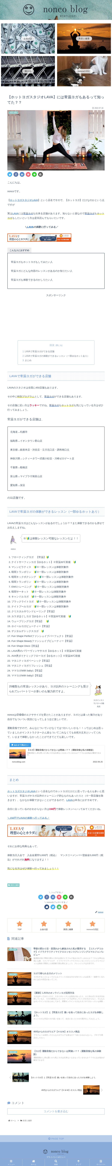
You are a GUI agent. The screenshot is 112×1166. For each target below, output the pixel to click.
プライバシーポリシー (56, 1157)
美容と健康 (15, 885)
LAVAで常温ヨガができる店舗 (39, 351)
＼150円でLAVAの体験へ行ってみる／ (28, 818)
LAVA (15, 213)
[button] (103, 594)
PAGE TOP (57, 1138)
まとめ (28, 360)
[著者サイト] (46, 907)
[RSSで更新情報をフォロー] (65, 907)
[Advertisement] (56, 317)
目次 (52, 345)
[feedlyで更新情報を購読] (59, 907)
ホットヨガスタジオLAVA (24, 200)
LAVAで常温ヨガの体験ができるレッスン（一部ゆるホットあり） (57, 356)
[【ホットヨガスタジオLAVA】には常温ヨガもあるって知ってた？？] (22, 174)
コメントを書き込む (56, 1111)
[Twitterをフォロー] (53, 907)
